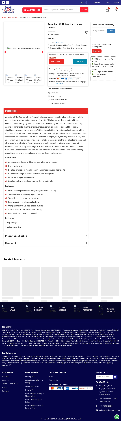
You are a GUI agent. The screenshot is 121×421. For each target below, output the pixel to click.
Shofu (89, 332)
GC (93, 332)
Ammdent (60, 42)
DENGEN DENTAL (38, 334)
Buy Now (80, 61)
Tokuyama (82, 332)
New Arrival (66, 358)
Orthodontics (16, 356)
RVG (10, 365)
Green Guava (114, 343)
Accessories (6, 361)
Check (111, 31)
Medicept (49, 336)
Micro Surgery (32, 361)
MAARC (62, 334)
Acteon (34, 336)
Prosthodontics (27, 356)
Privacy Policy (30, 377)
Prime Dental (62, 336)
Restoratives (12, 17)
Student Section (104, 361)
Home (4, 17)
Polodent (103, 339)
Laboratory (51, 361)
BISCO (43, 332)
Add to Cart (56, 61)
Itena (49, 330)
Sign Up (116, 2)
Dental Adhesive (7, 358)
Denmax (33, 341)
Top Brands (7, 327)
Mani (47, 334)
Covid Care (70, 356)
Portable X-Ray (103, 363)
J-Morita (51, 343)
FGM (55, 336)
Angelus (12, 332)
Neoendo (14, 345)
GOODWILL (99, 343)
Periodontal (100, 358)
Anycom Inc (20, 336)
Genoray (15, 334)
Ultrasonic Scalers (13, 363)
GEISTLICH (64, 343)
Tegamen (44, 343)
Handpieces (83, 361)
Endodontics (6, 356)
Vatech (75, 330)
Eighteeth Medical (113, 330)
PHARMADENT (84, 330)
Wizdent (5, 332)
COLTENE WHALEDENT (98, 330)
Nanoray (30, 339)
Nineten (34, 332)
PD (44, 336)
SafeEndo (36, 343)
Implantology (90, 358)
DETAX (56, 334)
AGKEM (36, 345)
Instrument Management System (50, 358)
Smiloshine (6, 345)
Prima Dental (75, 334)
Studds (98, 336)
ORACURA (93, 341)
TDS (51, 334)
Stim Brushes (27, 334)
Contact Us (96, 2)
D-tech (103, 332)
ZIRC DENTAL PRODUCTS (86, 336)
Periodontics (104, 356)
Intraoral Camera (91, 363)
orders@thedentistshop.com (108, 410)
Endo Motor (35, 363)
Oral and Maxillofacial (18, 361)
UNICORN (112, 341)
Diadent (4, 334)
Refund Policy (30, 390)
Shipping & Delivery (32, 386)
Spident (71, 343)
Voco (33, 330)
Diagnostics (75, 358)
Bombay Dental (89, 334)
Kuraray (40, 336)
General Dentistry (72, 361)
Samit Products (63, 339)
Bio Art (97, 339)
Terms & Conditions (10, 384)
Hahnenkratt (72, 336)
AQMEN (29, 345)
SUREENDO (28, 343)
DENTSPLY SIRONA (8, 330)
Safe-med (85, 341)
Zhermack (110, 332)
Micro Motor (44, 363)
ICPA (87, 343)
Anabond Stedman (8, 336)
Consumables (92, 361)
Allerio (24, 339)
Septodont (74, 332)
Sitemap (5, 377)
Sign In (107, 2)
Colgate (105, 341)
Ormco (97, 332)
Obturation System (55, 363)
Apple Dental (106, 336)
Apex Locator (25, 363)
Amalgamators (80, 363)
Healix (99, 341)
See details (69, 69)
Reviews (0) (11, 243)
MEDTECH (111, 339)
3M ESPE (27, 330)
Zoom (19, 341)
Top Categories (9, 353)
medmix (11, 343)
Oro (38, 332)
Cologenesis (89, 339)
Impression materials (22, 358)
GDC (10, 334)
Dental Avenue (109, 334)
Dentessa (49, 345)
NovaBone (52, 341)
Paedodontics (38, 356)
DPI (20, 334)
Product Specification (16, 236)
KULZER (28, 336)
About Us (5, 380)
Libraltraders (38, 339)
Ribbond (42, 345)
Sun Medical (80, 339)
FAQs (51, 377)
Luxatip (82, 358)
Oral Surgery (34, 358)
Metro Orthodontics (63, 341)
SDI (17, 332)
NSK (113, 336)
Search (84, 10)
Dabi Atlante (58, 345)
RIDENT (72, 339)
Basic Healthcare (8, 339)
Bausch (106, 343)
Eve (64, 345)
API (22, 343)
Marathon (53, 339)
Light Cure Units (68, 363)
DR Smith (25, 341)
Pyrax (57, 343)
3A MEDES (22, 345)
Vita (81, 334)
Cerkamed (5, 341)
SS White (13, 341)
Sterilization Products (82, 356)
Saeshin (46, 339)
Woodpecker (67, 330)
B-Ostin (92, 343)
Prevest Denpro (40, 330)
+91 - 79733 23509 (105, 406)
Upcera (69, 345)
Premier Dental (76, 341)
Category (5, 391)
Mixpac (17, 343)
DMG (68, 334)
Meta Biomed (51, 332)
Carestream (99, 334)
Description (11, 111)
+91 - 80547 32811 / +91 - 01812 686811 (108, 400)
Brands (4, 387)
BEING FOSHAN (42, 341)
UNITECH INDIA (56, 330)
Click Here (96, 51)
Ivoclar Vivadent (24, 332)
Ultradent (17, 339)
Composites (95, 356)
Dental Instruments (59, 356)
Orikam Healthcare (63, 332)
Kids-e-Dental (79, 343)
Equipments (48, 356)
